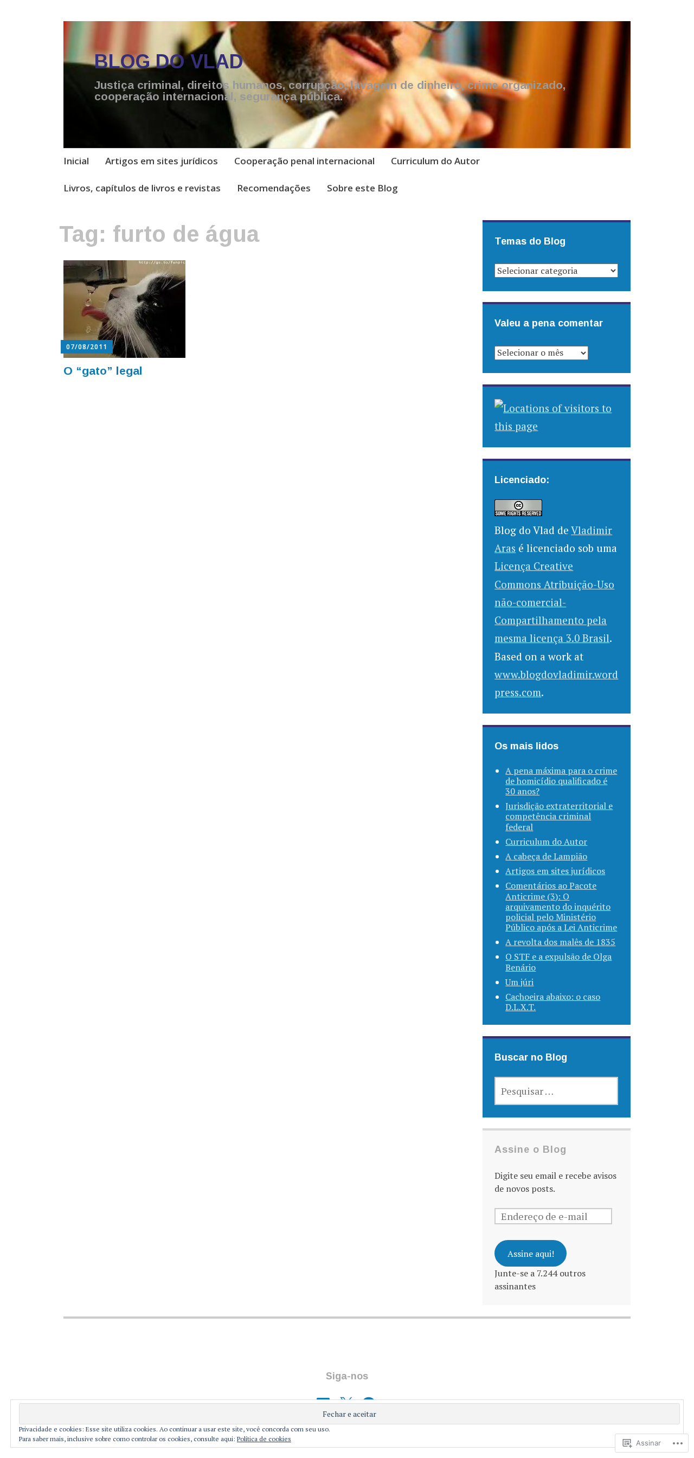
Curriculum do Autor (435, 161)
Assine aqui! (530, 1254)
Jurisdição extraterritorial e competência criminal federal (559, 816)
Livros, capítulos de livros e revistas (142, 188)
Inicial (76, 161)
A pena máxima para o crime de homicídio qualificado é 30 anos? (561, 781)
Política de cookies (264, 1439)
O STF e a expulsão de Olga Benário (558, 961)
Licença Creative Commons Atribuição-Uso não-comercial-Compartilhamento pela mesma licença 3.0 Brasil (554, 602)
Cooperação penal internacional (304, 161)
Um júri (519, 982)
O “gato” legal (103, 370)
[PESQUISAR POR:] (556, 1091)
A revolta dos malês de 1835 (560, 942)
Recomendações (274, 188)
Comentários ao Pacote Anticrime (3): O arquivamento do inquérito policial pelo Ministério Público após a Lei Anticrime (561, 906)
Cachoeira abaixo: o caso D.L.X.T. (552, 1002)
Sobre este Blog (362, 188)
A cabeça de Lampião (546, 856)
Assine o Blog (530, 1149)
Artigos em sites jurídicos (161, 161)
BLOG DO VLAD (168, 61)
